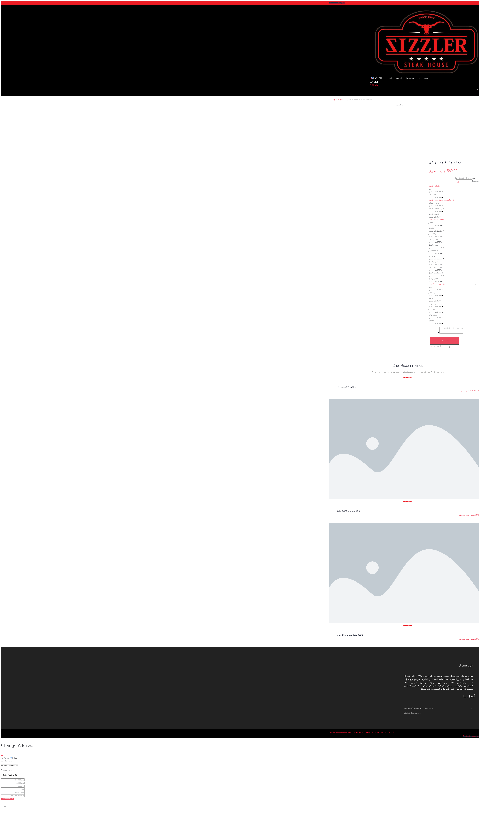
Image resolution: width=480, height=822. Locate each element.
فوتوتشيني (432, 195)
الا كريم (431, 223)
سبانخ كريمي (433, 240)
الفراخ (348, 99)
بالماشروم (432, 234)
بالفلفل (431, 228)
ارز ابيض (431, 287)
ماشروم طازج (433, 279)
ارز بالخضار (432, 293)
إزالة (457, 181)
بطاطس (431, 298)
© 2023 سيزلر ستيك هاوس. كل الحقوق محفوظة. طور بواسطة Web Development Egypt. (361, 732)
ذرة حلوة (431, 321)
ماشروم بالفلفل (434, 262)
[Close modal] (2, 755)
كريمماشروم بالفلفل (435, 273)
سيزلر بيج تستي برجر (346, 386)
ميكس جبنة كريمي (435, 268)
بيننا (429, 189)
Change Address (7, 799)
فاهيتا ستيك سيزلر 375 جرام (349, 634)
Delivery (7, 758)
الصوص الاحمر (433, 214)
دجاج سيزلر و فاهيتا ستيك (348, 510)
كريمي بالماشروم (434, 251)
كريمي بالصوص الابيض (436, 209)
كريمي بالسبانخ (433, 203)
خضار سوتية (432, 310)
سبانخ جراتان (433, 315)
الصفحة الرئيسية (366, 99)
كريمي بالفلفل (433, 245)
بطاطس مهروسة (435, 304)
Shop (356, 99)
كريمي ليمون (433, 256)
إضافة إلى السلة (444, 341)
